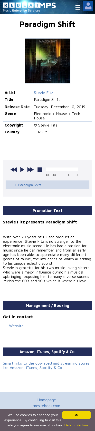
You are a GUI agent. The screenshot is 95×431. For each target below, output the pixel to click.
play (22, 169)
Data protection (76, 425)
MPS (47, 5)
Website (16, 326)
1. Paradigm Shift (28, 185)
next (30, 169)
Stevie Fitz (43, 92)
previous (13, 169)
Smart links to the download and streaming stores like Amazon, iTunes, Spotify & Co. (46, 365)
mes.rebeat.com (46, 405)
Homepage (46, 400)
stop (39, 169)
